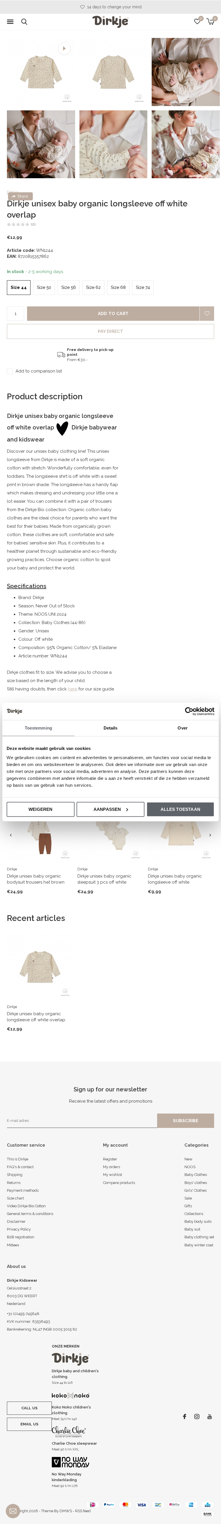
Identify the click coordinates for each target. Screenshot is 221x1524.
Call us (29, 1408)
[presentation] (11, 835)
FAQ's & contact (20, 1167)
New (188, 1159)
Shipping (14, 1174)
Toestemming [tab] (38, 727)
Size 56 (68, 287)
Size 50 (44, 287)
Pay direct (110, 331)
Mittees (13, 1245)
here (72, 689)
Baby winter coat (198, 1245)
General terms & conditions (30, 1214)
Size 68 (118, 287)
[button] (11, 22)
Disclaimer (16, 1221)
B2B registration (20, 1237)
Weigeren (40, 809)
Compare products (119, 1183)
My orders (111, 1167)
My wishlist (112, 1174)
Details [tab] (111, 727)
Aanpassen (107, 809)
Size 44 (19, 287)
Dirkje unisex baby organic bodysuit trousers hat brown (35, 879)
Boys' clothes (195, 1183)
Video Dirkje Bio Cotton (26, 1206)
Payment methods (23, 1190)
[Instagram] (196, 1416)
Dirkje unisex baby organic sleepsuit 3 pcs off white (104, 879)
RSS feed (83, 1511)
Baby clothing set (199, 1237)
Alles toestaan (180, 809)
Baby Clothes (195, 1174)
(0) (33, 224)
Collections (193, 1214)
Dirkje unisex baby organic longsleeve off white (175, 879)
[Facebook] (184, 1416)
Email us (29, 1424)
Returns (13, 1183)
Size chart (15, 1198)
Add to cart (113, 313)
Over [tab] (182, 727)
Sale (188, 1198)
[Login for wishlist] (207, 313)
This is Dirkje (17, 1159)
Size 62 (93, 287)
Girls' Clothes (195, 1190)
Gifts (188, 1206)
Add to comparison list (39, 371)
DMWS (66, 1511)
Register (110, 1159)
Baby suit (192, 1229)
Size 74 (143, 287)
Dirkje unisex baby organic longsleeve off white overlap (36, 1016)
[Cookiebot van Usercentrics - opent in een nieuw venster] (189, 711)
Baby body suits (198, 1221)
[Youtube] (209, 1416)
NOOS (189, 1167)
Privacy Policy (19, 1229)
